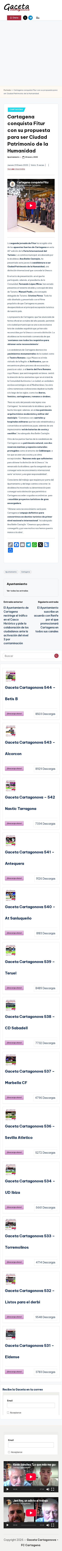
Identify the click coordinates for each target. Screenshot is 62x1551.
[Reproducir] (7, 1489)
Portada (7, 90)
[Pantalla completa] (52, 1489)
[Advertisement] (31, 53)
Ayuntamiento (11, 572)
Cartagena (25, 572)
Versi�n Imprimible (16, 169)
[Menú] (37, 18)
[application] (31, 1476)
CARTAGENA (16, 109)
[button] (14, 17)
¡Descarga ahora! (14, 713)
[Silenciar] (47, 1489)
